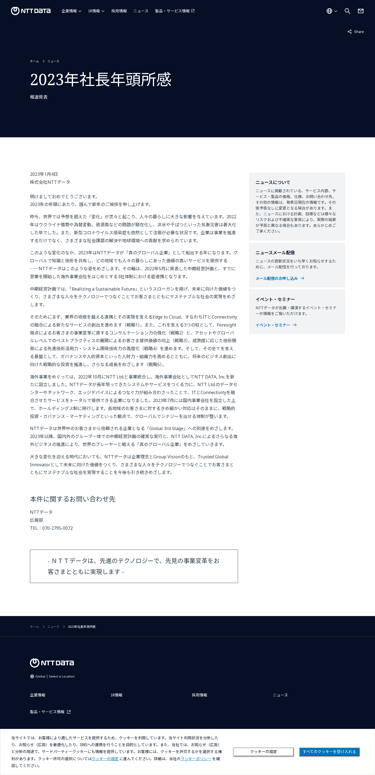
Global (55, 676)
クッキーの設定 (263, 751)
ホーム (34, 61)
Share (356, 31)
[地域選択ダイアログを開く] (332, 11)
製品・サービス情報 (172, 10)
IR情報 (94, 10)
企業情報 (69, 10)
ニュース (141, 10)
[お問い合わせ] (360, 11)
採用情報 (119, 10)
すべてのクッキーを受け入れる (329, 751)
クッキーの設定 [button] (105, 759)
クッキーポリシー (196, 759)
